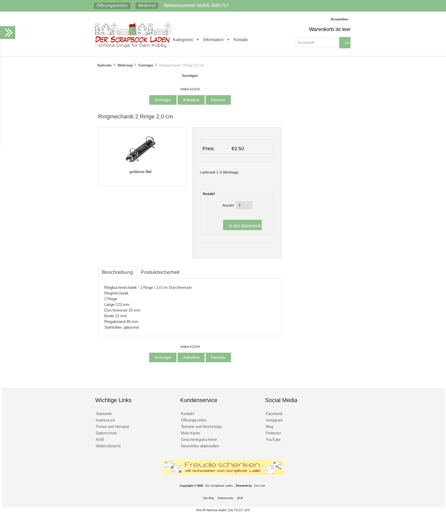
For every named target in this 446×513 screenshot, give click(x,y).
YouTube (273, 439)
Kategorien (183, 39)
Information (213, 39)
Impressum (105, 420)
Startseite (104, 65)
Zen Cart (259, 485)
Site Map (208, 498)
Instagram (274, 420)
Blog (269, 426)
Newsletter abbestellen (200, 446)
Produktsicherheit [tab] (160, 272)
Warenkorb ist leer (330, 29)
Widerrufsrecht (108, 446)
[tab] (187, 269)
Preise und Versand (112, 426)
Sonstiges (145, 65)
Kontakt (241, 39)
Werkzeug (124, 65)
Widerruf (147, 5)
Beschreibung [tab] (117, 272)
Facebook (274, 413)
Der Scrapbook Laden (219, 485)
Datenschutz (106, 433)
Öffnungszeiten (112, 5)
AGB (100, 439)
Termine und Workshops (201, 426)
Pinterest (273, 433)
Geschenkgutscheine (199, 439)
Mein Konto (190, 433)
